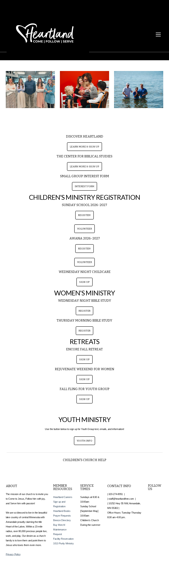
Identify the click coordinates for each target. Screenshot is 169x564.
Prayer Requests (62, 515)
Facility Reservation (63, 538)
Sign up (84, 282)
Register (84, 310)
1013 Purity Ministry (63, 543)
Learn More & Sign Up (84, 146)
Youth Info (84, 440)
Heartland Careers (62, 497)
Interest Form (84, 186)
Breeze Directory (62, 520)
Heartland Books (61, 511)
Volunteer (84, 228)
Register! (84, 215)
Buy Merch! (59, 524)
